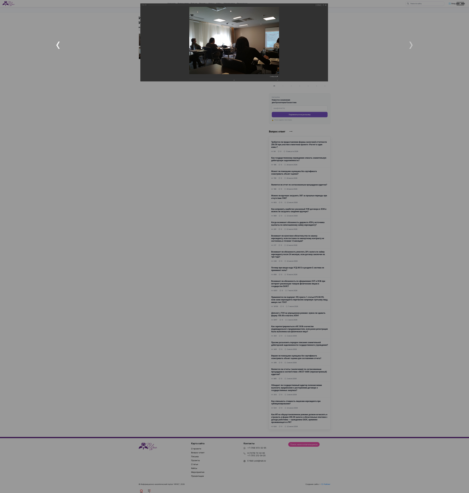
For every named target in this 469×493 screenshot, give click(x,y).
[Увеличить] (323, 5)
